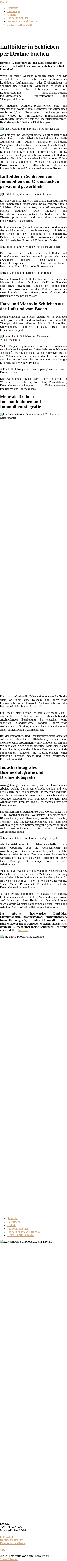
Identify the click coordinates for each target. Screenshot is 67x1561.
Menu (3, 1)
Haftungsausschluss (11, 1539)
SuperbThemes (9, 1559)
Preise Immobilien (18, 18)
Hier (64, 923)
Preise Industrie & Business (23, 21)
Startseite (12, 7)
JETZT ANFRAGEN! (20, 24)
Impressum (6, 1536)
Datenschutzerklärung (13, 1543)
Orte (2, 1549)
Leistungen (13, 11)
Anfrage (23, 930)
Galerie (11, 14)
